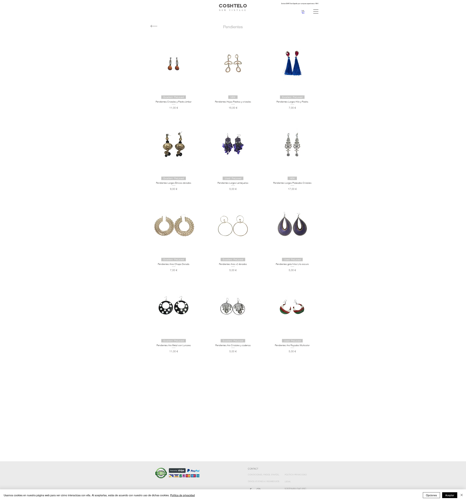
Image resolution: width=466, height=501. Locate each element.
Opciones (431, 495)
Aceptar (449, 495)
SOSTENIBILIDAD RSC (296, 488)
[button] (315, 11)
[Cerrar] (461, 495)
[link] (303, 12)
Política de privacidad (182, 495)
